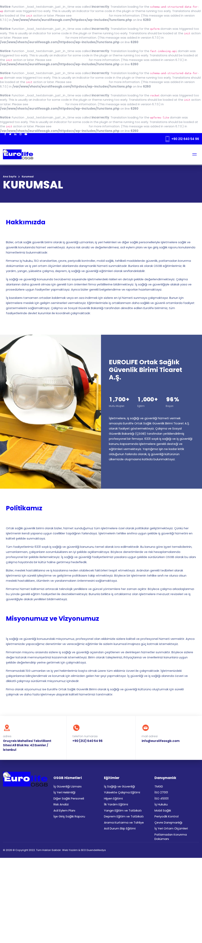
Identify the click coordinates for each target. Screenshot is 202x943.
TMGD (158, 786)
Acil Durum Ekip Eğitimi (120, 828)
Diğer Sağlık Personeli (68, 798)
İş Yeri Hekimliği (64, 792)
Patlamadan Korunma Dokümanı (170, 836)
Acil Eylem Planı (64, 810)
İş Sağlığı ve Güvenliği (119, 786)
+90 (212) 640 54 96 (87, 741)
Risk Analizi (61, 804)
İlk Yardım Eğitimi (116, 804)
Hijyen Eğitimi (113, 798)
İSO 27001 (161, 792)
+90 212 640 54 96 (185, 139)
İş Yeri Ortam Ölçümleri (171, 828)
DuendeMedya (96, 850)
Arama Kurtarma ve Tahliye (124, 822)
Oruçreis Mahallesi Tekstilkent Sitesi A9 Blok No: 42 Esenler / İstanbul (27, 745)
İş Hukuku (161, 804)
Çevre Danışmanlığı (168, 822)
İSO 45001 (161, 798)
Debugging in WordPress (90, 15)
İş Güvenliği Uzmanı (67, 786)
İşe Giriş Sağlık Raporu (69, 816)
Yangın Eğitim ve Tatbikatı (123, 810)
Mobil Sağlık (162, 810)
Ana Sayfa (9, 176)
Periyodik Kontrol (166, 816)
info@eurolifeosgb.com (161, 741)
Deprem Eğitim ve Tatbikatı (124, 816)
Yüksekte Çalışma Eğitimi (122, 792)
